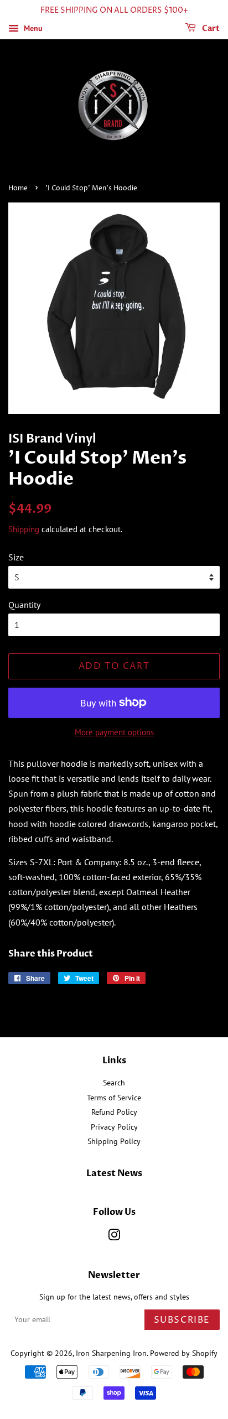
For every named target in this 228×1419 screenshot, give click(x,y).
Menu (32, 28)
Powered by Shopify (183, 1353)
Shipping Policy (114, 1141)
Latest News (114, 1173)
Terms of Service (114, 1098)
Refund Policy (114, 1112)
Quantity (24, 604)
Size (16, 557)
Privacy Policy (114, 1127)
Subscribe (182, 1320)
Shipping (23, 529)
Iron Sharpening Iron (111, 1353)
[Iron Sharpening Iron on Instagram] (114, 1237)
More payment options (114, 732)
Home (18, 188)
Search (114, 1083)
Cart (210, 28)
